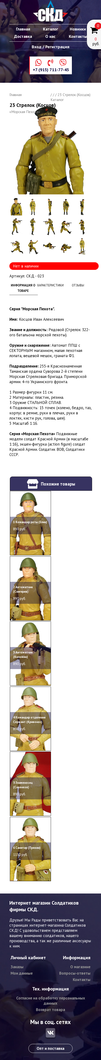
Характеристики (50, 285)
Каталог (50, 29)
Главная (23, 29)
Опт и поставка (50, 1048)
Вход (36, 46)
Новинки (78, 29)
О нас (50, 36)
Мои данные (22, 973)
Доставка (23, 36)
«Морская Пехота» (24, 111)
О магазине (80, 966)
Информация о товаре (23, 288)
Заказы (17, 966)
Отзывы (78, 285)
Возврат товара (50, 1009)
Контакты (78, 36)
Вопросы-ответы (74, 973)
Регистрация (57, 46)
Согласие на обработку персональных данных (50, 1000)
